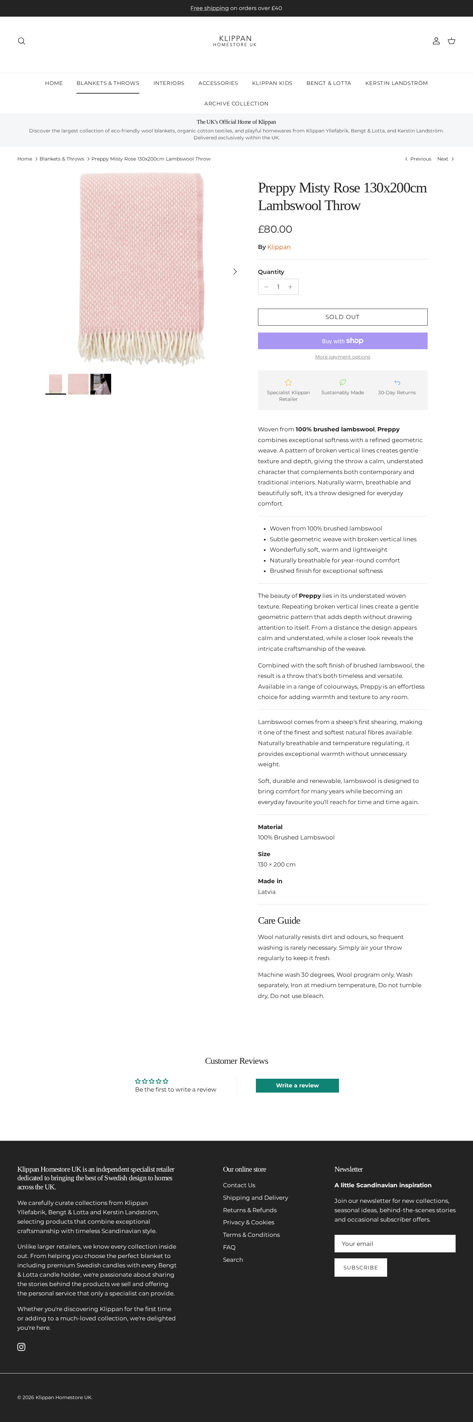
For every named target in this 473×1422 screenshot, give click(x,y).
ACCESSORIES (218, 83)
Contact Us (239, 1185)
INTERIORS (169, 83)
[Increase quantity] (292, 286)
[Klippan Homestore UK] (236, 41)
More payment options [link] (343, 357)
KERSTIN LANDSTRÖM (396, 83)
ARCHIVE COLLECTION (236, 103)
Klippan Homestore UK (63, 1397)
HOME (54, 83)
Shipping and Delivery (255, 1197)
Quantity (271, 271)
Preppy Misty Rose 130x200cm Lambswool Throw (151, 159)
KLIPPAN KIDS (272, 83)
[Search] (21, 41)
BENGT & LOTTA (328, 83)
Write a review (297, 1085)
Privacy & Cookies (248, 1222)
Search (233, 1259)
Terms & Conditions (251, 1234)
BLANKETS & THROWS (108, 83)
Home (24, 159)
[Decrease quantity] (264, 286)
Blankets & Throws (61, 159)
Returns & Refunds (250, 1210)
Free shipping (209, 8)
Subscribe (360, 1267)
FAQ (229, 1247)
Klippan (279, 246)
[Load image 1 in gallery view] (144, 268)
